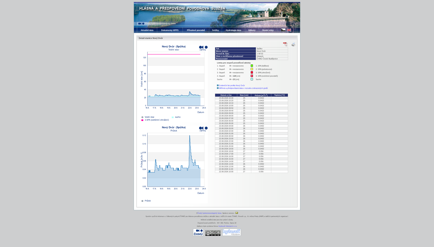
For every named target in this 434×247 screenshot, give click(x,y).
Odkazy (251, 30)
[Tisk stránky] (293, 44)
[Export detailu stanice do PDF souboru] (285, 44)
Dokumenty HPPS (170, 30)
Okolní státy (268, 30)
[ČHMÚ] (198, 235)
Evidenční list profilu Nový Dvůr (232, 85)
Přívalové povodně (196, 30)
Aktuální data (147, 30)
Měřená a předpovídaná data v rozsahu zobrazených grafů (243, 88)
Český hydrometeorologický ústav (160, 24)
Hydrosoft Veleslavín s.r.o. (228, 226)
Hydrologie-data (233, 30)
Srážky (215, 30)
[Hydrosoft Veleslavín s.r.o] (231, 235)
